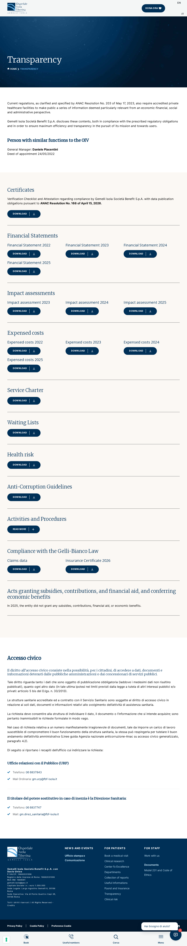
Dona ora (151, 8)
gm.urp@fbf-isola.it (44, 779)
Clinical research (114, 861)
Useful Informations (115, 882)
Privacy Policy (14, 925)
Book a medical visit (116, 855)
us (158, 855)
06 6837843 (34, 772)
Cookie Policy (37, 925)
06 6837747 (33, 807)
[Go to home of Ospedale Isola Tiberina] (17, 8)
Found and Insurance (116, 888)
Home (13, 68)
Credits (11, 905)
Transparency (112, 893)
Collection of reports (116, 877)
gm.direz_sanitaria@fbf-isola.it (39, 814)
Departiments (112, 872)
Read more (19, 529)
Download (20, 213)
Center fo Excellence (116, 866)
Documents (151, 864)
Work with (150, 855)
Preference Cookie (61, 925)
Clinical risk (111, 899)
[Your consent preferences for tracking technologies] (6, 939)
